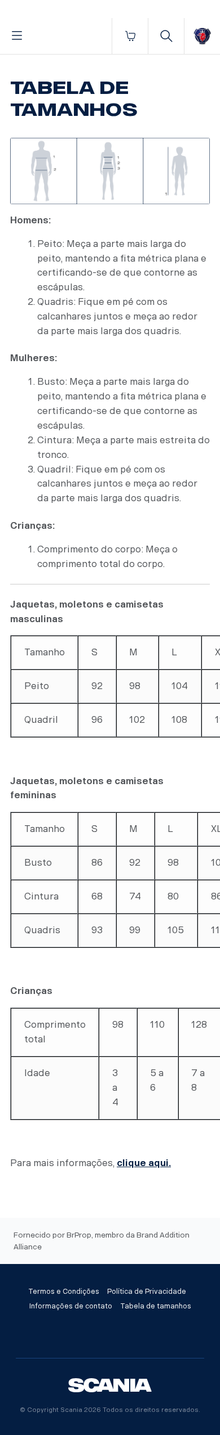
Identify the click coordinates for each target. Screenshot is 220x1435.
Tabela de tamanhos (155, 1306)
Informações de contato (70, 1306)
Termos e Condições (63, 1291)
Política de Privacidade (146, 1291)
